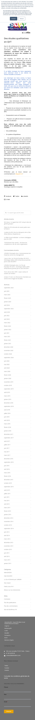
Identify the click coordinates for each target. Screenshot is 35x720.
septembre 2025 (9, 288)
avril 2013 (7, 556)
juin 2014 (6, 532)
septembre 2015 (9, 486)
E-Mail (8, 199)
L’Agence (6, 626)
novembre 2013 (8, 546)
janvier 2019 (7, 399)
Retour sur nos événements (12, 590)
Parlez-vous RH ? (9, 586)
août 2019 (7, 392)
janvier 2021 (7, 343)
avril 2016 (7, 469)
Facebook (8, 196)
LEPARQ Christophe (10, 253)
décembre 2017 (8, 434)
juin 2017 (6, 448)
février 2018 (7, 427)
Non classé (7, 583)
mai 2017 (6, 452)
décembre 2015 (8, 479)
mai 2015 (6, 500)
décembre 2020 (8, 347)
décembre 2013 (8, 542)
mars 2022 (7, 322)
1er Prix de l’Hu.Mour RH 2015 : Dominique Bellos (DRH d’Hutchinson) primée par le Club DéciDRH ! (17, 260)
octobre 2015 (8, 483)
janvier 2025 (7, 302)
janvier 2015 (7, 514)
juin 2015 (6, 497)
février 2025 (7, 298)
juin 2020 (6, 361)
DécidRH (6, 633)
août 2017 (7, 441)
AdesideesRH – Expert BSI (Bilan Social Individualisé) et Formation (14, 623)
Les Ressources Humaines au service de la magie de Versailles (17, 277)
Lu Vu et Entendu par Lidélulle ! (13, 579)
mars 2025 (7, 294)
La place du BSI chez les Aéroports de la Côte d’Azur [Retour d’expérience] (17, 233)
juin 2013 (6, 553)
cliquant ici (18, 174)
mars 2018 (7, 424)
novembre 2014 (8, 521)
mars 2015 (7, 507)
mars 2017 (7, 455)
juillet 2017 (7, 445)
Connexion (7, 599)
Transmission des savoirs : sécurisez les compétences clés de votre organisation (15, 243)
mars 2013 (7, 560)
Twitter (17, 196)
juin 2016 (6, 465)
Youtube (6, 668)
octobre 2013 (8, 549)
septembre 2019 (9, 389)
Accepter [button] (13, 18)
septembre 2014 (9, 528)
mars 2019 (7, 396)
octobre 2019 (8, 385)
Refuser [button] (22, 18)
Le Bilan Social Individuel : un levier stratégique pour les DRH (17, 238)
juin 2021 (6, 333)
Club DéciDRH (8, 576)
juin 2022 (6, 315)
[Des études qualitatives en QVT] (17, 27)
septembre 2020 (9, 357)
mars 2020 (7, 371)
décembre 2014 (8, 518)
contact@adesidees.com (13, 655)
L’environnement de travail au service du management (17, 254)
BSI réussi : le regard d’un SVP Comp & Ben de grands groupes (17, 223)
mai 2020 (6, 364)
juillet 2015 (7, 493)
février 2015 (7, 511)
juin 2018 (6, 417)
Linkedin (6, 670)
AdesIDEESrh (8, 572)
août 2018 (7, 410)
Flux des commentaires (11, 606)
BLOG (5, 637)
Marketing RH (8, 628)
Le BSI (6, 630)
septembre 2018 (9, 406)
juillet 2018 (7, 413)
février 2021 (7, 340)
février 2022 (7, 326)
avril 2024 (7, 305)
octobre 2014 (8, 525)
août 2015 (7, 490)
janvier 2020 (7, 378)
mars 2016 (7, 472)
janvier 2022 (7, 329)
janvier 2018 (7, 431)
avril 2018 (7, 420)
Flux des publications (10, 602)
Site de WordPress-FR (10, 609)
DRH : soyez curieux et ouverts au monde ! (16, 272)
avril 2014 (7, 535)
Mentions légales (9, 640)
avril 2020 (7, 368)
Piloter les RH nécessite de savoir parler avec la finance (17, 228)
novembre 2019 (8, 382)
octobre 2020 (8, 354)
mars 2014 (7, 539)
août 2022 (7, 312)
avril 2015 (7, 504)
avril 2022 (7, 319)
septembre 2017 (9, 438)
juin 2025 (6, 291)
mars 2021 (7, 336)
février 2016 (7, 476)
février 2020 (7, 375)
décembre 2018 (8, 403)
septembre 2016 (9, 462)
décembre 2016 (8, 459)
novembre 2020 (8, 350)
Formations (7, 635)
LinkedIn (25, 196)
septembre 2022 (9, 308)
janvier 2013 (7, 563)
